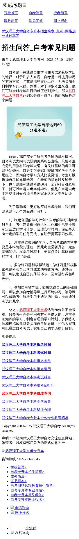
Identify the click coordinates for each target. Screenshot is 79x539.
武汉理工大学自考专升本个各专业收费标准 (35, 418)
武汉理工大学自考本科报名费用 (26, 369)
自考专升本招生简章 (27, 472)
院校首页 (11, 13)
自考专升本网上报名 (27, 499)
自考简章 (36, 13)
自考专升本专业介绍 (27, 490)
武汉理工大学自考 (33, 310)
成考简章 (61, 13)
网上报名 (61, 21)
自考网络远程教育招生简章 (33, 485)
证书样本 (19, 481)
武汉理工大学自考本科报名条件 (26, 361)
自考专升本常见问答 (27, 495)
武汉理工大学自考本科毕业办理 (26, 410)
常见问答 (36, 21)
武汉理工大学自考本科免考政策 (26, 401)
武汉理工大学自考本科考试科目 (26, 377)
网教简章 (11, 21)
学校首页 (19, 467)
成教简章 (19, 476)
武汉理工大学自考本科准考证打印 (28, 385)
